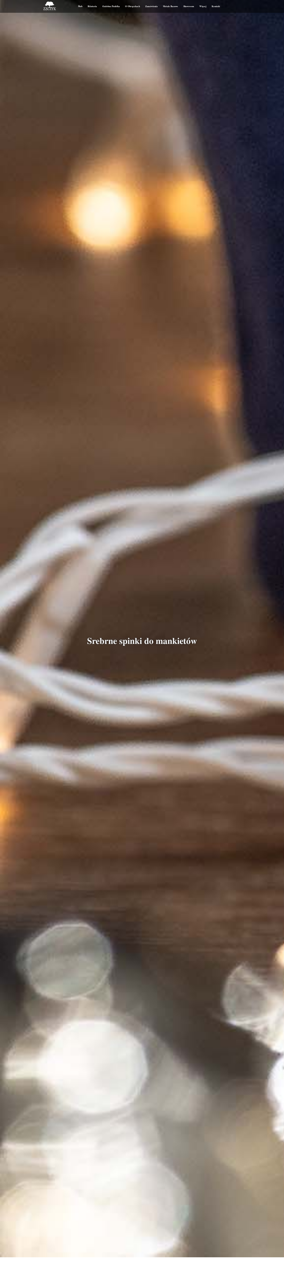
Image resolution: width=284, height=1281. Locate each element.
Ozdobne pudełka (111, 6)
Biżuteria (92, 6)
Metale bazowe (170, 6)
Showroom (188, 6)
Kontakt (216, 6)
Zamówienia (151, 6)
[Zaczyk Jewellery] (49, 6)
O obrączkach (132, 6)
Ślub (80, 6)
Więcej (202, 6)
